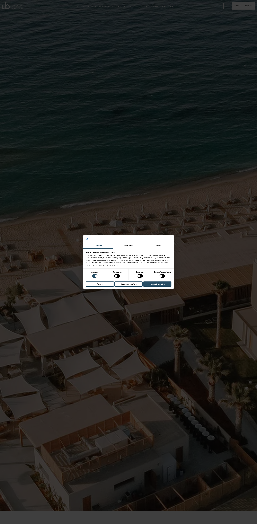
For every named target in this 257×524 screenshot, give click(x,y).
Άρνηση (99, 284)
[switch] (117, 276)
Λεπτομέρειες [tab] (128, 245)
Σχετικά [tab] (158, 245)
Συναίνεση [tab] (98, 245)
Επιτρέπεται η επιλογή (129, 284)
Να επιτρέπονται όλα (157, 284)
